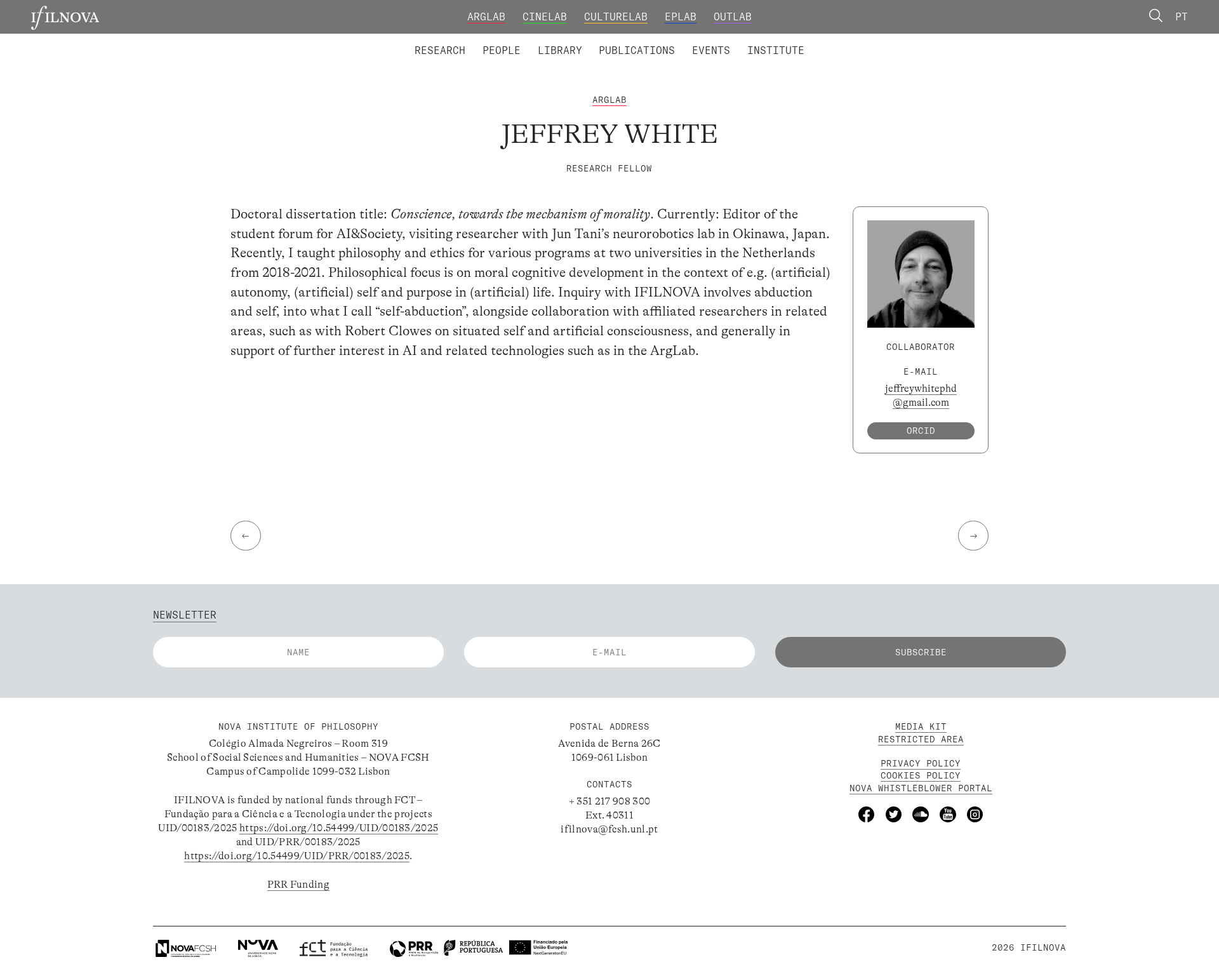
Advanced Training (748, 40)
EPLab (680, 16)
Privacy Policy (921, 763)
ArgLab (486, 16)
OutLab (733, 16)
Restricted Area (921, 739)
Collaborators (574, 40)
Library (560, 50)
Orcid (921, 430)
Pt (1181, 16)
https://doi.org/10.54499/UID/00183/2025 (338, 828)
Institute (775, 50)
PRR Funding (298, 884)
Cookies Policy (921, 775)
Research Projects (516, 40)
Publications (637, 50)
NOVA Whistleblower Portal (920, 788)
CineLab (545, 16)
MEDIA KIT (921, 726)
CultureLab (616, 16)
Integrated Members (461, 40)
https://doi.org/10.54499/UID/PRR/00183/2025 (297, 856)
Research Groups (631, 40)
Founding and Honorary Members (722, 40)
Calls (832, 40)
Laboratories (409, 40)
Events (711, 50)
